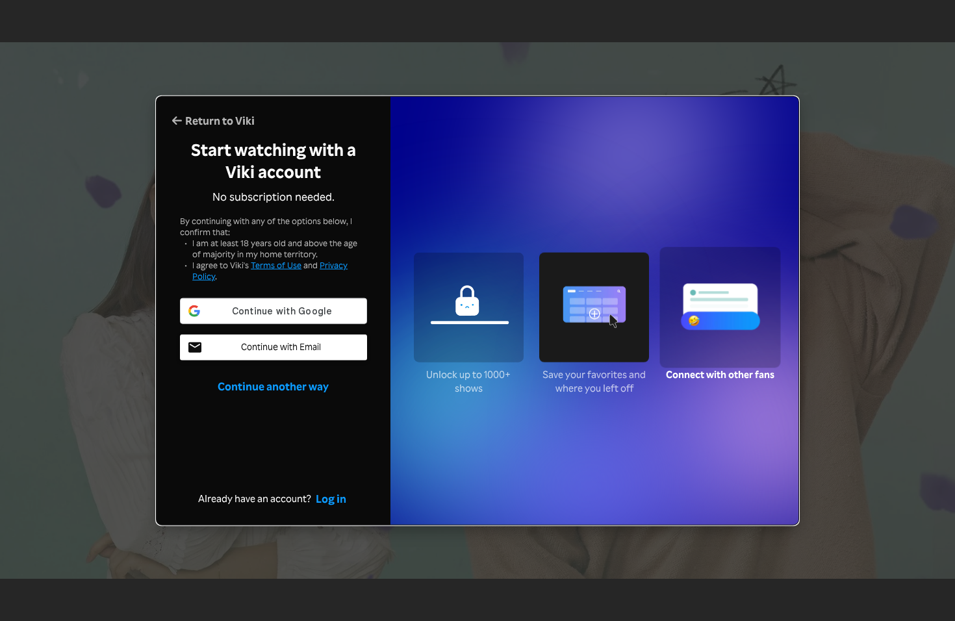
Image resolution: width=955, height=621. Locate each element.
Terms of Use (276, 265)
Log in (331, 497)
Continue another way (273, 385)
